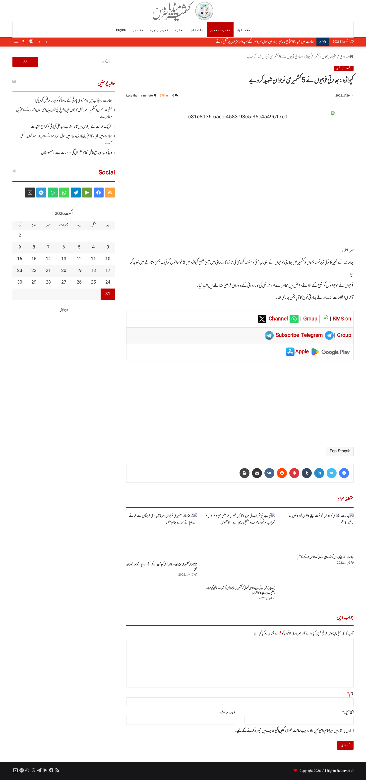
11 (93, 259)
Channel (279, 319)
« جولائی (64, 310)
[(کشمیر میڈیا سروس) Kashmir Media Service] (183, 11)
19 (79, 271)
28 (48, 282)
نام (350, 693)
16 (19, 259)
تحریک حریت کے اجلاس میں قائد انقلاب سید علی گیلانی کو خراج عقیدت (71, 127)
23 (19, 271)
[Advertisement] (240, 403)
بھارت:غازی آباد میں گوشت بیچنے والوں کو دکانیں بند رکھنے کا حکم (326, 557)
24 (107, 282)
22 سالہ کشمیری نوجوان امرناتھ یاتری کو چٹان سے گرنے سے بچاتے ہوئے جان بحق (161, 567)
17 (107, 271)
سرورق (344, 57)
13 (63, 259)
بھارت (179, 30)
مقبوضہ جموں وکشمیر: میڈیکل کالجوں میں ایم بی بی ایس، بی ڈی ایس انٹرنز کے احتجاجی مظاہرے (64, 113)
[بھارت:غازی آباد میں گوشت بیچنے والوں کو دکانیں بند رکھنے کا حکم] (318, 533)
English (121, 30)
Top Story (338, 451)
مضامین (138, 30)
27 (63, 282)
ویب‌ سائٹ (227, 712)
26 (79, 282)
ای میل (348, 712)
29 (33, 282)
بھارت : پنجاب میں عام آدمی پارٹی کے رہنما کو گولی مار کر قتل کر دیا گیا (73, 101)
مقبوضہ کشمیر (220, 30)
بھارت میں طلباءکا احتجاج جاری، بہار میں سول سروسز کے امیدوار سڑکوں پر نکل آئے (65, 139)
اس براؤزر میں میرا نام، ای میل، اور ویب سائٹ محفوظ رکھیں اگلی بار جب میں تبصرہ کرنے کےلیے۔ (292, 731)
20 (63, 271)
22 (33, 271)
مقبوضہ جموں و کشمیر (325, 57)
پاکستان (197, 30)
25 (93, 282)
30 (19, 282)
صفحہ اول (243, 30)
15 (33, 259)
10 (107, 259)
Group (309, 319)
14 (48, 259)
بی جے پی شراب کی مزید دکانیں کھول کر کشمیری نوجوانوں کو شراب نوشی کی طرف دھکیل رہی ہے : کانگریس (240, 590)
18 (93, 271)
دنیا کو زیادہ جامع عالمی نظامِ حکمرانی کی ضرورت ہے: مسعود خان (278, 42)
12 (79, 259)
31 (107, 294)
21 (48, 271)
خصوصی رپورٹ (159, 30)
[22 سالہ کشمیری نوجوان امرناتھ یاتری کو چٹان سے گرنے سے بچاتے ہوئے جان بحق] (161, 536)
